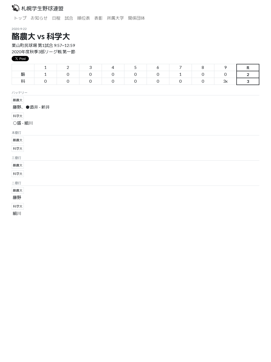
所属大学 (115, 17)
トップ (20, 17)
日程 (56, 17)
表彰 (98, 17)
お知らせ (39, 17)
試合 (69, 17)
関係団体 (136, 17)
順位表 (83, 17)
